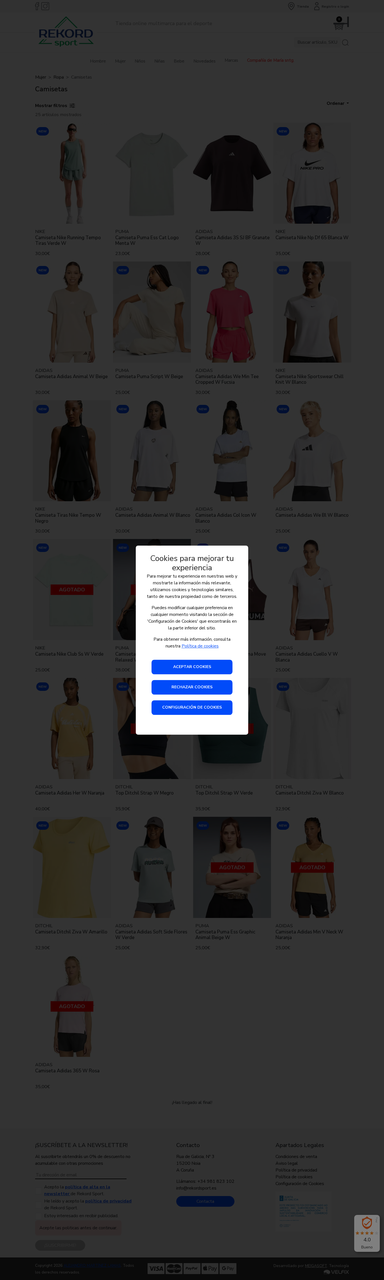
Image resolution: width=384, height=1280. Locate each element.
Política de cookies (200, 646)
